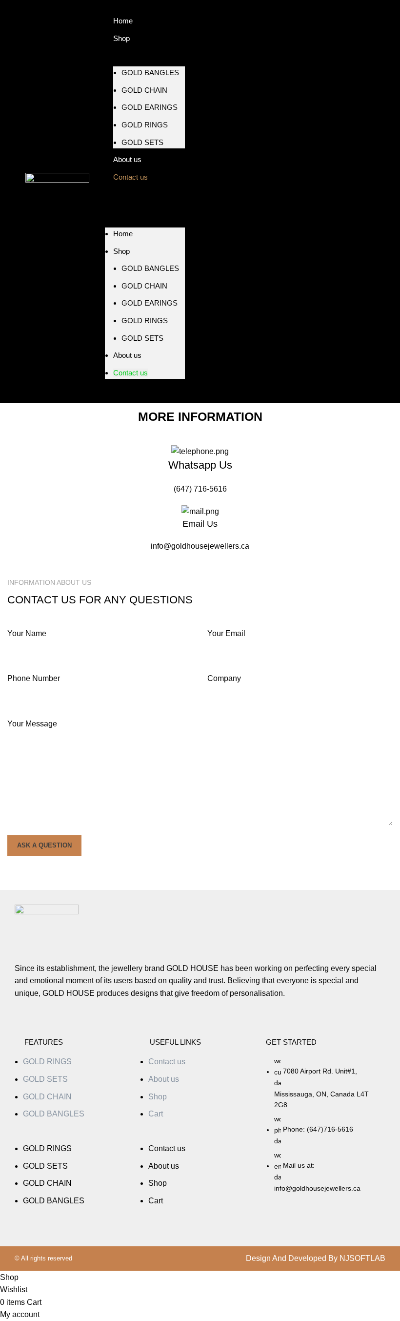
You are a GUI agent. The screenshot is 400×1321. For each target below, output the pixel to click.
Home (123, 233)
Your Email (226, 633)
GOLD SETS (142, 142)
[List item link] (323, 1129)
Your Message (32, 724)
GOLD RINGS (144, 125)
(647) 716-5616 (200, 489)
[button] (72, 1136)
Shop (121, 38)
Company (224, 678)
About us (127, 355)
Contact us (130, 177)
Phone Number (33, 678)
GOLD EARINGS (149, 107)
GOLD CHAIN (144, 90)
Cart (155, 1114)
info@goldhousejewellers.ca (200, 546)
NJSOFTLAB (362, 1258)
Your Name (26, 633)
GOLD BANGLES (150, 72)
